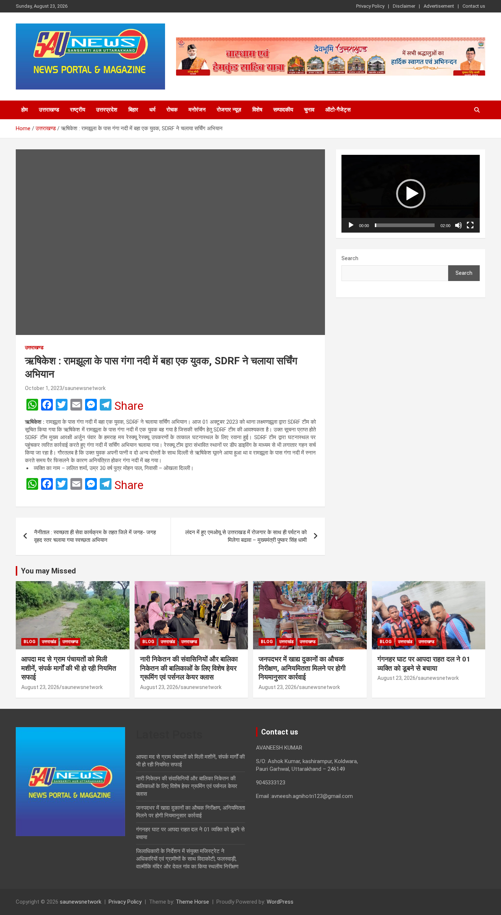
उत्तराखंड (49, 641)
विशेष (257, 109)
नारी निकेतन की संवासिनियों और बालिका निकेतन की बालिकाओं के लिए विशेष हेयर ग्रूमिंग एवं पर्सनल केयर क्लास (189, 668)
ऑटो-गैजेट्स (338, 109)
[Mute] (458, 225)
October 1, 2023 (43, 388)
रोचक (172, 109)
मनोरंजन (197, 109)
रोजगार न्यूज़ (229, 109)
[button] (410, 193)
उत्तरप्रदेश (106, 109)
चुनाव (309, 109)
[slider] (405, 225)
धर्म (152, 109)
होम (24, 109)
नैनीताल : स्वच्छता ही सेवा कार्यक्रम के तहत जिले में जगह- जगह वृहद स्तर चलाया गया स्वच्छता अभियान (95, 536)
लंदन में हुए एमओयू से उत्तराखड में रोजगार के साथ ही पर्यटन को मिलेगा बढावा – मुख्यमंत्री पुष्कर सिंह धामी (246, 536)
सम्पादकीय (283, 109)
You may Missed (48, 570)
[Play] (351, 225)
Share (128, 406)
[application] (410, 194)
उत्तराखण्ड (49, 109)
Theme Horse (192, 901)
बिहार (133, 109)
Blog (29, 641)
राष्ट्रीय (77, 109)
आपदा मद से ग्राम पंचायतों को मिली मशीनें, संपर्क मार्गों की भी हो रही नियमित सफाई (68, 668)
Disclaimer (404, 6)
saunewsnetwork (85, 388)
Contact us (473, 6)
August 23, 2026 (40, 687)
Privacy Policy (370, 6)
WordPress (280, 901)
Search (349, 258)
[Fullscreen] (470, 225)
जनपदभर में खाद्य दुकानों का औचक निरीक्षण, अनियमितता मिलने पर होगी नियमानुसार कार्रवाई (302, 668)
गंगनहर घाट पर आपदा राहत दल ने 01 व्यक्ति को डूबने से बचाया (423, 663)
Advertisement (439, 6)
